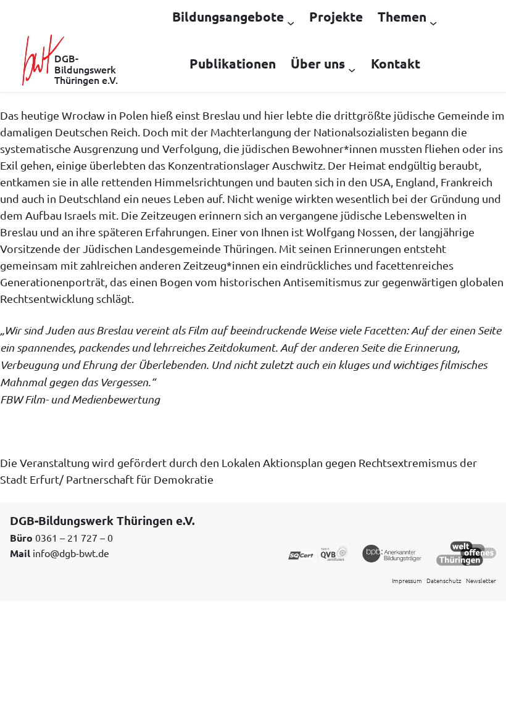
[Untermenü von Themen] (433, 22)
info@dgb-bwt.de (71, 553)
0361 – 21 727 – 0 (74, 537)
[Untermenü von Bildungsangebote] (290, 22)
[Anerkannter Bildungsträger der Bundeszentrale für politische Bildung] (391, 552)
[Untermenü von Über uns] (351, 69)
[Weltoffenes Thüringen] (466, 552)
